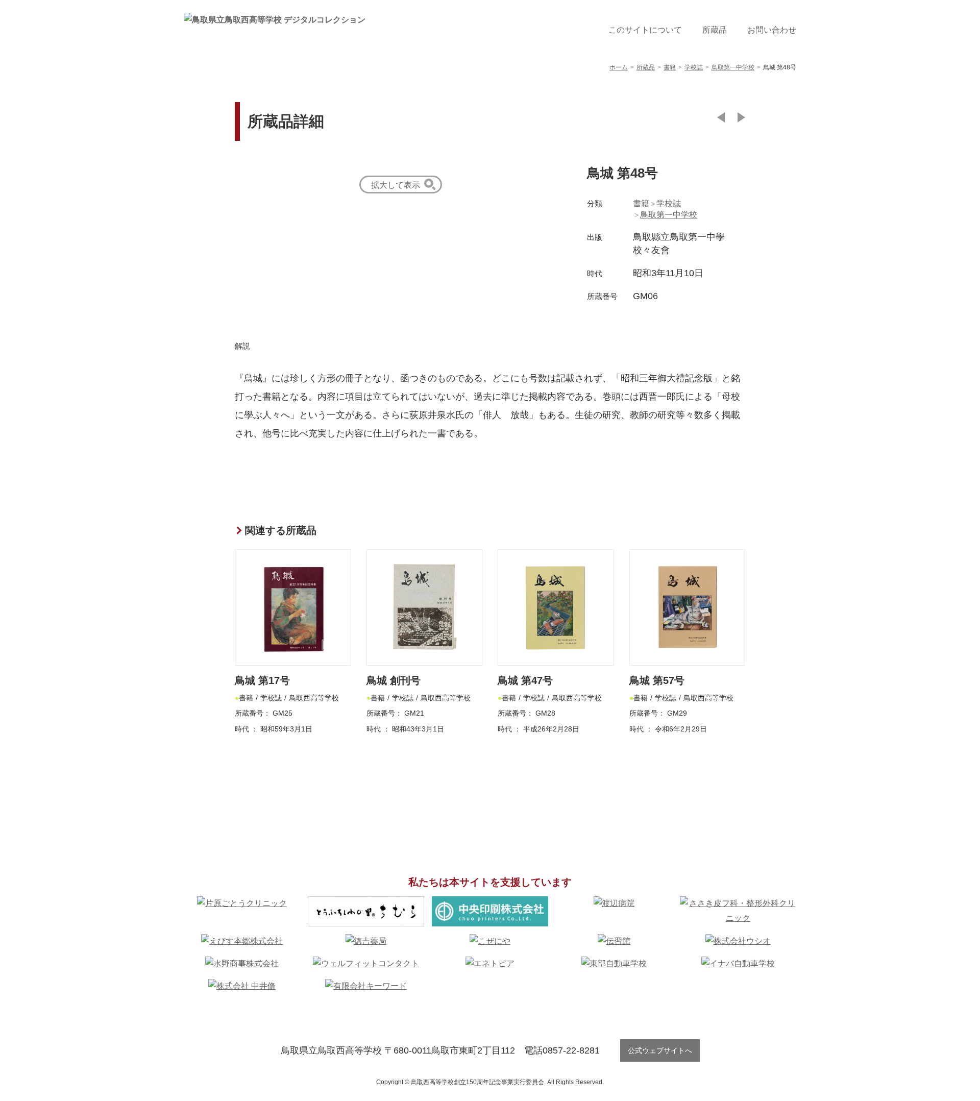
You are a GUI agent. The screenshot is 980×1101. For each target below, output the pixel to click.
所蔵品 (714, 30)
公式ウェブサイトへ (660, 1050)
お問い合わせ (771, 30)
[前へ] (721, 117)
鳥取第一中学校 (668, 214)
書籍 (641, 203)
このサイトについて (645, 30)
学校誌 (668, 203)
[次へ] (741, 117)
